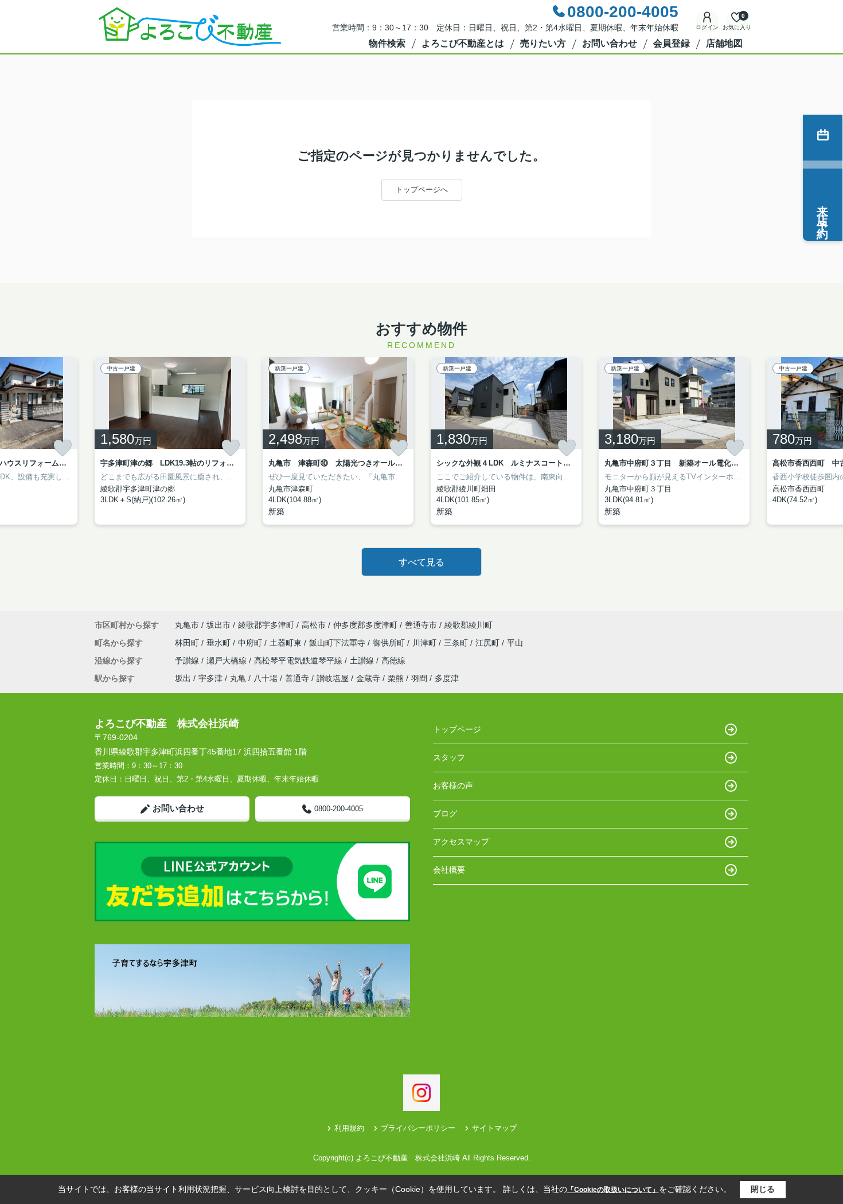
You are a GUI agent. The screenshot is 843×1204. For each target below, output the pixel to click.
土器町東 (287, 642)
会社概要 (449, 869)
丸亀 (238, 678)
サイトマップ (494, 1128)
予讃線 (188, 660)
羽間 (419, 678)
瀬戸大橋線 (227, 660)
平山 (515, 642)
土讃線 (363, 660)
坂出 (183, 678)
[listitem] (170, 441)
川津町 (425, 642)
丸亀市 (187, 625)
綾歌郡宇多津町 (266, 625)
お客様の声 (453, 785)
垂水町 (219, 642)
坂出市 (218, 625)
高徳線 (393, 660)
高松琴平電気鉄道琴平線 (299, 660)
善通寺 (297, 678)
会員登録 (671, 43)
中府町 (251, 642)
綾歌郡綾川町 (468, 625)
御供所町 (390, 642)
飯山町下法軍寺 (338, 642)
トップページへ (422, 189)
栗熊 (396, 678)
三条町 (457, 642)
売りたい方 (543, 43)
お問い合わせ (609, 43)
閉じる (763, 1189)
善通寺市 (421, 625)
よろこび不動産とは (463, 43)
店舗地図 (724, 43)
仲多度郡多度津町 (365, 625)
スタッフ (449, 757)
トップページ (457, 729)
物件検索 (387, 43)
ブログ (445, 813)
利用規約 (349, 1128)
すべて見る (421, 562)
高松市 (314, 625)
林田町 (188, 642)
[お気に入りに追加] (62, 447)
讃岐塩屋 (333, 678)
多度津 (447, 678)
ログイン (707, 27)
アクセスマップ (461, 841)
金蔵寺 (368, 678)
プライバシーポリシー (418, 1128)
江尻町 (488, 642)
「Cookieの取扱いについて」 (613, 1190)
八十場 (265, 678)
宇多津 (210, 678)
